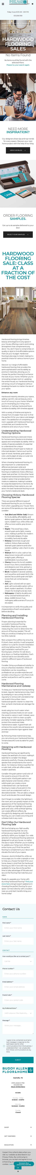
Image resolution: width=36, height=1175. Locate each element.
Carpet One (5, 23)
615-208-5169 (18, 16)
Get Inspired (9, 1136)
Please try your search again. (18, 65)
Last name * (6, 936)
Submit (18, 1060)
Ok (18, 1168)
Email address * (7, 982)
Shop (6, 1127)
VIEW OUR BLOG (16, 150)
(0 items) (32, 4)
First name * (6, 923)
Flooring (16, 23)
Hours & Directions (18, 1087)
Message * (6, 1020)
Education (9, 1145)
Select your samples (16, 234)
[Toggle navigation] (3, 4)
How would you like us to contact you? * (16, 956)
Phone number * (8, 968)
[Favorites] (29, 4)
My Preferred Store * (9, 1008)
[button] (25, 4)
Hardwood (26, 23)
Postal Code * (7, 995)
